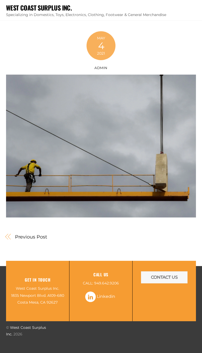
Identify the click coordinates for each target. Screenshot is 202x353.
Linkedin (105, 296)
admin (101, 68)
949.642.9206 (106, 283)
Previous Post (31, 237)
